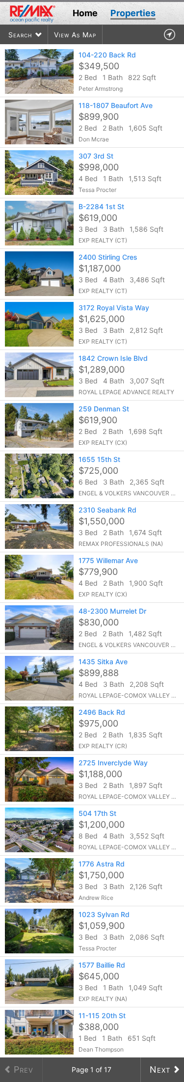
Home (85, 13)
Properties (133, 13)
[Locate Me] (170, 34)
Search (20, 34)
